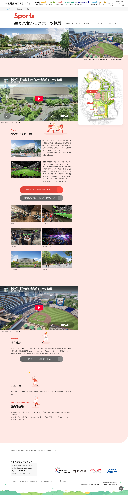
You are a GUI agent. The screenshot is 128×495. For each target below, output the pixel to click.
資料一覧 (110, 3)
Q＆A (56, 481)
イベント (117, 3)
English (120, 1)
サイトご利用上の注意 (46, 481)
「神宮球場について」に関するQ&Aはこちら (39, 359)
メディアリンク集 (119, 5)
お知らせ (15, 481)
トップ (7, 9)
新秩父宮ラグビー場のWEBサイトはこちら (39, 189)
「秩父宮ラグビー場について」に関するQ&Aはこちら (39, 198)
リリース (110, 5)
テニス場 (99, 23)
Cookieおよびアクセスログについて (29, 481)
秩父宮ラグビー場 (71, 23)
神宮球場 (87, 23)
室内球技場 (112, 23)
